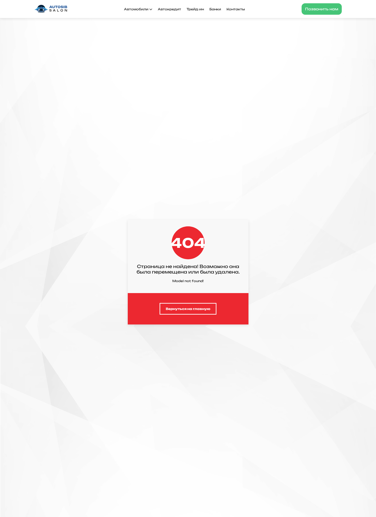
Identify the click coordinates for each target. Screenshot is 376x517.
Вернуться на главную (188, 309)
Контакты (236, 9)
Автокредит (169, 9)
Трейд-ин (195, 9)
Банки (215, 9)
